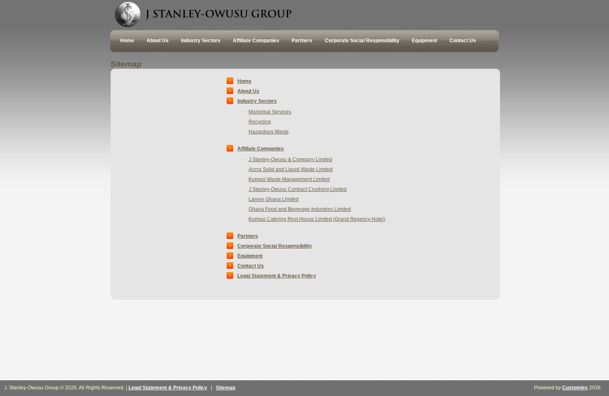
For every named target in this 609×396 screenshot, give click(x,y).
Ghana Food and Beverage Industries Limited (300, 209)
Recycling (260, 122)
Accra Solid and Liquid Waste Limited (291, 169)
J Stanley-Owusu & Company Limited (290, 159)
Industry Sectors (257, 101)
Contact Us (250, 266)
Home (244, 81)
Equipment (250, 256)
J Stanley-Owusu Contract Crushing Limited (298, 189)
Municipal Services (270, 112)
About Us (248, 91)
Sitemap (225, 388)
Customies (575, 388)
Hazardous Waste (269, 132)
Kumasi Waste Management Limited (289, 179)
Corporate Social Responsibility (274, 246)
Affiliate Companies (260, 149)
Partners (247, 236)
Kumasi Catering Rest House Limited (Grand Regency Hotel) (317, 219)
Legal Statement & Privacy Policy (276, 276)
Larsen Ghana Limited (274, 199)
